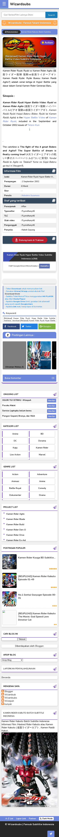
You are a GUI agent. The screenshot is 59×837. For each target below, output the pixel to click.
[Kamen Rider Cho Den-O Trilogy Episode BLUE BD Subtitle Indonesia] (39, 355)
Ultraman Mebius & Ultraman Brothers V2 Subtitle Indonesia (14, 369)
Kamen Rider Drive (15, 535)
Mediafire (44, 266)
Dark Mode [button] (47, 818)
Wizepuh (9, 701)
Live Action (15, 454)
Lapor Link (21, 818)
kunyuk (8, 704)
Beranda (6, 677)
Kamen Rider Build (15, 524)
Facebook (12, 326)
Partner (32, 818)
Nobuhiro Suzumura (30, 195)
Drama (42, 495)
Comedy (42, 488)
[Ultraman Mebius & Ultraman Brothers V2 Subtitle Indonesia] (14, 355)
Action (15, 474)
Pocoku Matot (8, 405)
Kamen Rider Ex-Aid (16, 540)
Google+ (47, 326)
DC (15, 440)
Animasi (15, 481)
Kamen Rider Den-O (16, 529)
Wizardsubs (20, 4)
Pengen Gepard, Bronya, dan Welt (18, 416)
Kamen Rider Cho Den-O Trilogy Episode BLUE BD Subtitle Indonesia (39, 369)
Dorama (42, 440)
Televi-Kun (33, 125)
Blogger (39, 646)
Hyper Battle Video (34, 117)
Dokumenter (15, 495)
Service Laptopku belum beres (16, 410)
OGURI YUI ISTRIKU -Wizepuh (16, 400)
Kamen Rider (42, 447)
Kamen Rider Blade (16, 519)
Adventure (42, 474)
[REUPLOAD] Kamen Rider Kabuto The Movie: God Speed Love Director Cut (37, 616)
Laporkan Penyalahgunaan (19, 668)
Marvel (42, 454)
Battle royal (15, 488)
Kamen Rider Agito (16, 513)
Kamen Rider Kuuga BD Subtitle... (37, 557)
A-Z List (9, 818)
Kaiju (15, 447)
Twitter (28, 326)
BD (42, 433)
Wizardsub (10, 694)
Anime (15, 433)
